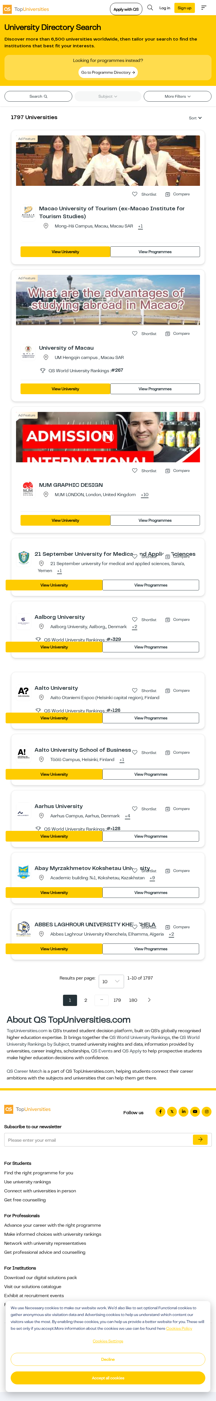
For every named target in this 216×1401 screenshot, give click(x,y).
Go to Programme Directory (106, 72)
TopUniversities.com (27, 1031)
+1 (140, 226)
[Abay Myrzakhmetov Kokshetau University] (23, 871)
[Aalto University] (23, 691)
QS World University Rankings (139, 1037)
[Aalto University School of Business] (23, 753)
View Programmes (155, 251)
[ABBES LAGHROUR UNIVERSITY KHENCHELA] (23, 928)
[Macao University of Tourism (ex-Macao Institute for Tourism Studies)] (28, 212)
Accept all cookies (108, 1377)
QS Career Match (24, 1071)
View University (65, 251)
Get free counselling (25, 1200)
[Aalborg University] (23, 620)
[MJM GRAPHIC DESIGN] (28, 488)
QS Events (101, 1051)
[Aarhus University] (23, 810)
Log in (164, 7)
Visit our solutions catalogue (32, 1287)
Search (36, 96)
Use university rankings (27, 1182)
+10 (144, 495)
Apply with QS (126, 9)
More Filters (176, 96)
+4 (127, 816)
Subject (105, 96)
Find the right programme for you (38, 1173)
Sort (193, 118)
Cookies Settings (108, 1341)
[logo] (26, 7)
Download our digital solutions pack (40, 1277)
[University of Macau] (28, 351)
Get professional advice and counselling (45, 1252)
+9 (152, 878)
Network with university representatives (45, 1243)
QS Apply (131, 1051)
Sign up (185, 7)
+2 (134, 627)
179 (117, 1000)
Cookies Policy (179, 1328)
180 (133, 1000)
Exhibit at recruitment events (34, 1296)
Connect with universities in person (40, 1191)
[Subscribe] (200, 1140)
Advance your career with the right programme (52, 1225)
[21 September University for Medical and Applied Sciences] (23, 557)
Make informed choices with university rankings (52, 1234)
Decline (108, 1359)
